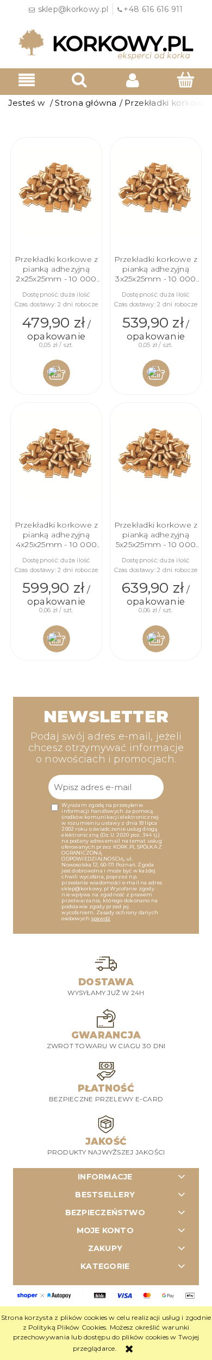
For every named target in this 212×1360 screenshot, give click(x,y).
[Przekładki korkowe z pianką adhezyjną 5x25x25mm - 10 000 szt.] (156, 455)
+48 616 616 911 (153, 9)
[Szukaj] (80, 79)
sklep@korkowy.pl (73, 9)
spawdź (100, 918)
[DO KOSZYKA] (56, 373)
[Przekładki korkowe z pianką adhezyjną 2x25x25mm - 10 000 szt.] (56, 189)
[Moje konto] (132, 80)
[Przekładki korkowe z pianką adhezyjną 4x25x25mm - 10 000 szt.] (56, 455)
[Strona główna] (106, 44)
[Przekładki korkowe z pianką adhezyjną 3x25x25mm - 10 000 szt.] (156, 189)
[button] (26, 80)
